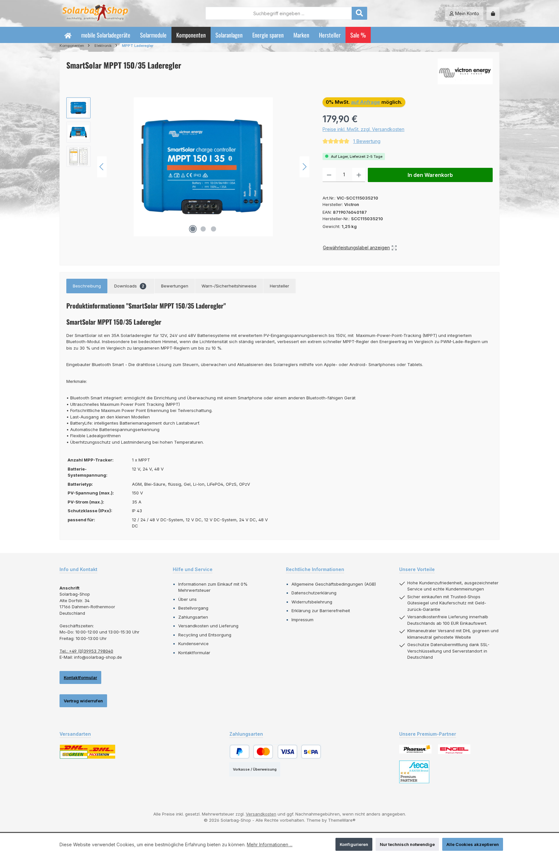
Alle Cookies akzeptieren (472, 844)
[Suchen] (359, 13)
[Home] (68, 35)
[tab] (86, 286)
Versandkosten (261, 814)
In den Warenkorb (430, 175)
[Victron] (465, 71)
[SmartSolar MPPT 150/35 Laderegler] (203, 166)
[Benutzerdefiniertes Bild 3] (414, 772)
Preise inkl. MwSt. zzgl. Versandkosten (363, 129)
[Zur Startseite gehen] (95, 13)
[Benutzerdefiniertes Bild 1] (415, 749)
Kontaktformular (80, 677)
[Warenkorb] (493, 13)
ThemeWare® (342, 820)
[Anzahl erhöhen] (359, 175)
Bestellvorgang (193, 608)
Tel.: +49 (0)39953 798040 (86, 651)
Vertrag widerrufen (83, 700)
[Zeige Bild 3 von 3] (213, 229)
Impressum (302, 619)
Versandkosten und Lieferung (208, 625)
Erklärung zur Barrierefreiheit (320, 610)
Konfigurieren (354, 844)
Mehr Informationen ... (269, 844)
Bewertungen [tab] (174, 285)
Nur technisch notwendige (407, 844)
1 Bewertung (366, 141)
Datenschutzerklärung (313, 592)
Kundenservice (193, 643)
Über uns (187, 599)
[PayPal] (239, 751)
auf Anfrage (365, 102)
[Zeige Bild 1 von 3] (192, 229)
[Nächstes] (304, 166)
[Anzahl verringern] (329, 175)
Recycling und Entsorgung (204, 634)
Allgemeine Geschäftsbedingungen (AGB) (333, 584)
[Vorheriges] (102, 166)
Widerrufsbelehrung (311, 601)
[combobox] (278, 13)
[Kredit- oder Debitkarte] (275, 751)
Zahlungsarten (193, 617)
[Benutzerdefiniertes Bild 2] (454, 749)
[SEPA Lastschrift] (311, 751)
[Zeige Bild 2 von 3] (203, 229)
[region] (188, 166)
